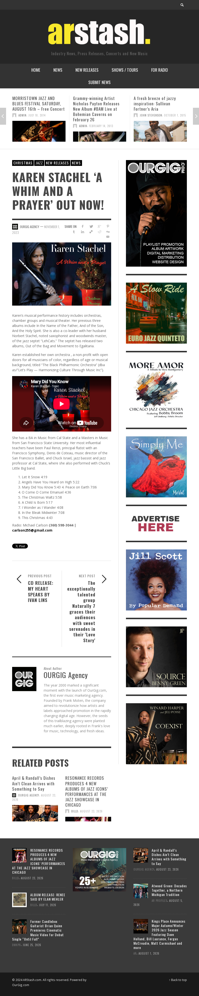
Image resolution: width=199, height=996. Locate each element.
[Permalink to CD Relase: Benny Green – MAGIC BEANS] (160, 129)
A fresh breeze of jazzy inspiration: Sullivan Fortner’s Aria (94, 103)
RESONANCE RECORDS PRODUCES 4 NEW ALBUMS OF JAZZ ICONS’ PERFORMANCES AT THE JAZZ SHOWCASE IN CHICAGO (86, 791)
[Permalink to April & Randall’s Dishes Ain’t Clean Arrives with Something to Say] (35, 813)
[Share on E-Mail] (108, 236)
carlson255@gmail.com (32, 530)
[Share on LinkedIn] (82, 231)
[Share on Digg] (108, 231)
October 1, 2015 (114, 115)
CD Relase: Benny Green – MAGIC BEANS (157, 101)
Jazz (39, 162)
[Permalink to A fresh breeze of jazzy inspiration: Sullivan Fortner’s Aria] (99, 131)
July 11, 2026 (47, 905)
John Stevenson (90, 115)
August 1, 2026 (149, 954)
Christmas (23, 162)
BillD (74, 811)
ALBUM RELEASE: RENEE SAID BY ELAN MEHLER (47, 897)
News (76, 162)
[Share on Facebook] (82, 226)
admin (22, 126)
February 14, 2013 (40, 126)
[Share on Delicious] (91, 231)
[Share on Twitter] (91, 226)
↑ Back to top (178, 980)
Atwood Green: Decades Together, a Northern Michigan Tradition (169, 890)
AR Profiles (159, 901)
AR (135, 954)
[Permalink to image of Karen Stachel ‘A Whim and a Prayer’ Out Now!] (61, 273)
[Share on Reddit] (99, 231)
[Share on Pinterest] (108, 226)
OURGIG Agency (29, 226)
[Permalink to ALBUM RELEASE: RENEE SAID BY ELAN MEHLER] (19, 899)
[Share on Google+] (99, 226)
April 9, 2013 (158, 110)
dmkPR (16, 945)
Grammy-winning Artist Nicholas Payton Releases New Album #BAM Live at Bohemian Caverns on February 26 (35, 109)
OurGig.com (20, 985)
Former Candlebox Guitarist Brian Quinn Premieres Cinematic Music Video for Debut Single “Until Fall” (38, 930)
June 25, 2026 (32, 945)
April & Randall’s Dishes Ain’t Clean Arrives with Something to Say (33, 783)
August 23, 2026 (91, 811)
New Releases (57, 162)
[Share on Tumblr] (74, 231)
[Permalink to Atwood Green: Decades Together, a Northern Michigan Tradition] (140, 890)
